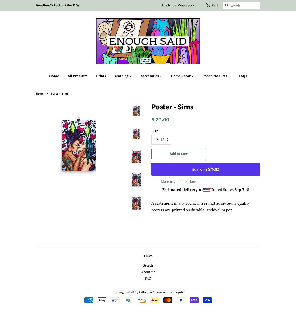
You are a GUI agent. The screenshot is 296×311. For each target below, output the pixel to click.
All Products (77, 76)
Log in (166, 5)
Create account (189, 5)
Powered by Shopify (169, 292)
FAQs (243, 76)
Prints (101, 76)
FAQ (148, 278)
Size (155, 131)
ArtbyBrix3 (146, 292)
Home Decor (181, 76)
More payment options (179, 181)
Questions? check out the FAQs (57, 5)
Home (54, 76)
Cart (215, 5)
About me (148, 272)
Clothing (122, 76)
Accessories (150, 76)
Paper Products (215, 76)
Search (148, 265)
